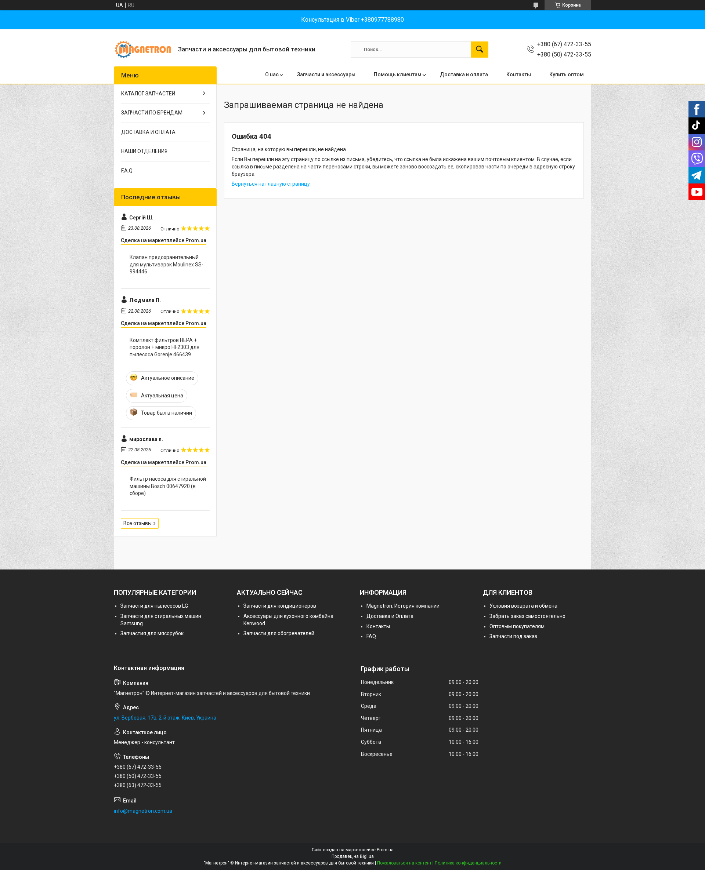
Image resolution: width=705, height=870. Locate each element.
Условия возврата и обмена (523, 606)
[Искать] (479, 49)
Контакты (518, 74)
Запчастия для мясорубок (152, 633)
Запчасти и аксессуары (326, 74)
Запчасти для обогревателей (278, 633)
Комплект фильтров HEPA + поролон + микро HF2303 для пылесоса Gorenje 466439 (164, 347)
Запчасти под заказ (513, 636)
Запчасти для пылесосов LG (154, 606)
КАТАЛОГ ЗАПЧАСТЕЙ (148, 94)
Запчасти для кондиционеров (279, 606)
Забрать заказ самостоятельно (527, 616)
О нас (272, 74)
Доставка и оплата (464, 74)
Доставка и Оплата (389, 616)
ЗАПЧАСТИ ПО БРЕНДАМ (151, 113)
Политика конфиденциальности (468, 863)
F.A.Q (127, 171)
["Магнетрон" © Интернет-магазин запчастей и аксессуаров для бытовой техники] (143, 49)
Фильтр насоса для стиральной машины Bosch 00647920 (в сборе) (168, 486)
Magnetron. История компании (403, 606)
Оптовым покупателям (517, 626)
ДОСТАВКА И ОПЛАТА (148, 132)
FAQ (371, 636)
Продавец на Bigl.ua (353, 856)
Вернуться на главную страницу (271, 184)
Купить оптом (566, 74)
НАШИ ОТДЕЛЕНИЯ (144, 151)
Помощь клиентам (398, 74)
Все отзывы (137, 523)
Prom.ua (385, 849)
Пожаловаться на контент (404, 863)
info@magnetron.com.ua (143, 811)
